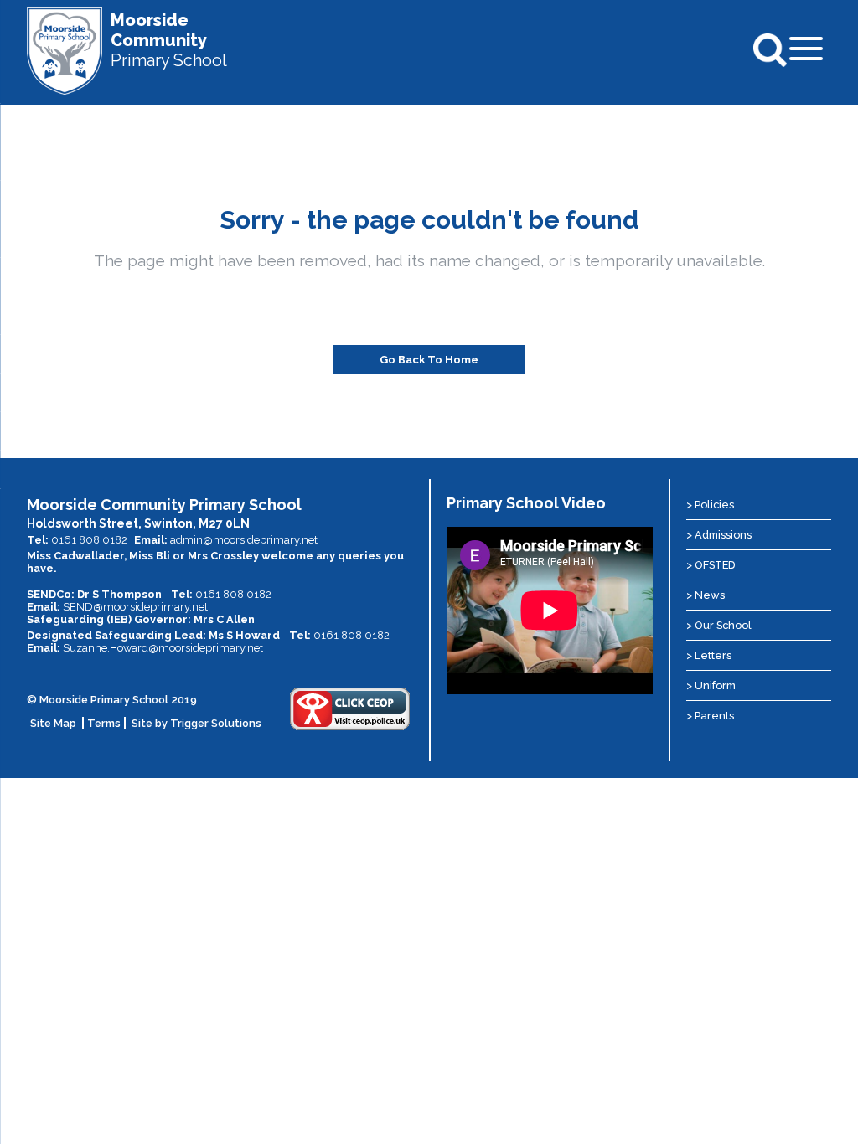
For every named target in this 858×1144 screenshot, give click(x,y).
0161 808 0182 (89, 539)
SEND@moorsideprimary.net (135, 606)
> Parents (710, 715)
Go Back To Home (429, 359)
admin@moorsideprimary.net (244, 539)
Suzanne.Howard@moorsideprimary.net (163, 648)
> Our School (719, 625)
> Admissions (719, 534)
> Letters (708, 655)
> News (705, 595)
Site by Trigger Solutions (196, 723)
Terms (104, 723)
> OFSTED (711, 565)
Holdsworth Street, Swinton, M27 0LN (138, 523)
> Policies (710, 504)
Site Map (53, 723)
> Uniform (711, 685)
